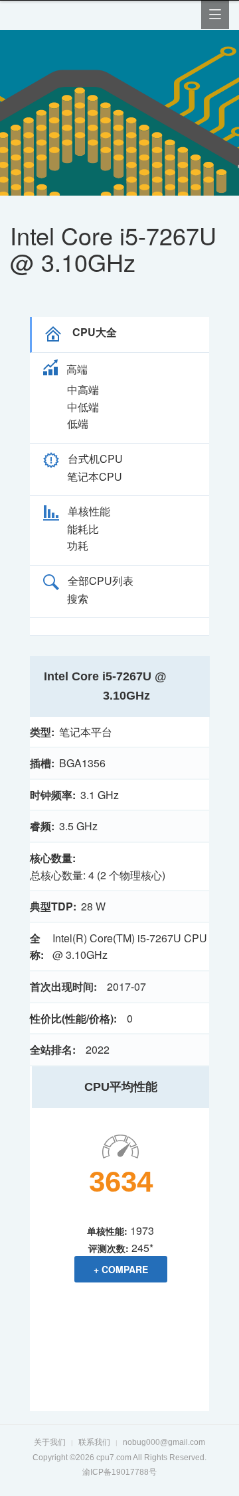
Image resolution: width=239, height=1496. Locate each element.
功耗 (77, 545)
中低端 (83, 406)
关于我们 (50, 1442)
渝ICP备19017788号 (119, 1472)
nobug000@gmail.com (164, 1442)
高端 (77, 369)
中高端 (83, 389)
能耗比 (83, 528)
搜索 (77, 598)
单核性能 (89, 511)
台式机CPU (95, 458)
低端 (77, 423)
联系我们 (94, 1442)
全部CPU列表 (100, 580)
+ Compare (121, 1269)
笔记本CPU (94, 476)
